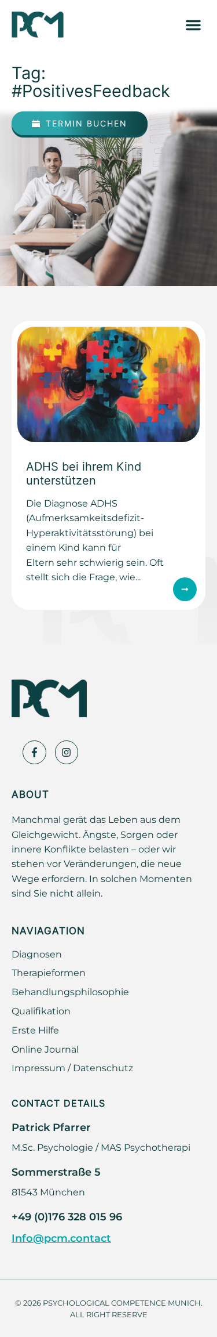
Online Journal (45, 1049)
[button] (193, 25)
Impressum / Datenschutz (72, 1068)
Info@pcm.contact (61, 1238)
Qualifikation (41, 1011)
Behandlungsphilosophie (70, 992)
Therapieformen (49, 972)
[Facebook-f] (34, 752)
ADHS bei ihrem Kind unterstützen (83, 472)
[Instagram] (67, 752)
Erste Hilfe (35, 1030)
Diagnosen (37, 954)
